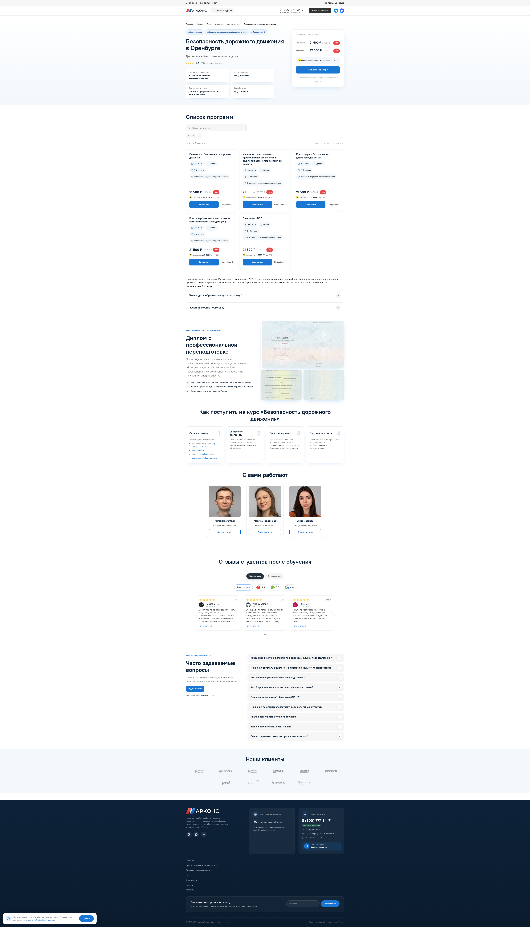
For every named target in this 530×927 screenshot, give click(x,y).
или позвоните (201, 695)
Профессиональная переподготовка (202, 865)
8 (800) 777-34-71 (292, 10)
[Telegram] (189, 834)
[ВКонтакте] (204, 834)
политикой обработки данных (41, 920)
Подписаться (330, 903)
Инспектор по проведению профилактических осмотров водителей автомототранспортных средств (262, 159)
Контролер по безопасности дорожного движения (312, 156)
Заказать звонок (320, 10)
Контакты (205, 3)
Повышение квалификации (198, 870)
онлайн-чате (198, 450)
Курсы (188, 875)
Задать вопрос (224, 532)
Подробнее (226, 204)
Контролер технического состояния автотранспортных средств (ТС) (209, 220)
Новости (189, 885)
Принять (86, 918)
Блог (214, 3)
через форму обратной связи (205, 458)
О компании (192, 3)
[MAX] (196, 834)
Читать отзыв (205, 626)
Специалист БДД (252, 218)
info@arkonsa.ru (207, 454)
